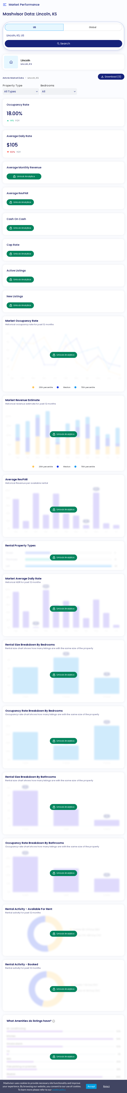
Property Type (12, 85)
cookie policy (59, 1089)
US (34, 27)
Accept (91, 1086)
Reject (106, 1086)
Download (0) (113, 76)
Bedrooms (47, 85)
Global (92, 27)
